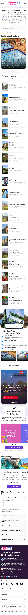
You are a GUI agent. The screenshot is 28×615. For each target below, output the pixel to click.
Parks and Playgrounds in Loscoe (10, 509)
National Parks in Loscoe (8, 507)
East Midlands (4, 7)
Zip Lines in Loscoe (7, 511)
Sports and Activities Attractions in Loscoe (11, 520)
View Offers (18, 32)
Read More (14, 24)
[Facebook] (2, 584)
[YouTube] (21, 584)
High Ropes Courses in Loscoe (9, 505)
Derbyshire (11, 7)
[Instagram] (17, 584)
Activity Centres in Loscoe (8, 500)
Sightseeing (21, 7)
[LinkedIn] (7, 584)
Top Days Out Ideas (7, 588)
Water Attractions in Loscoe (9, 525)
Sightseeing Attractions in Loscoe (11, 530)
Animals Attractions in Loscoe (10, 515)
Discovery (4, 594)
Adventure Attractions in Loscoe (10, 497)
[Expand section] (25, 516)
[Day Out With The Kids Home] (14, 3)
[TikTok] (12, 584)
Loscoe (16, 7)
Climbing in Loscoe (7, 502)
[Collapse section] (25, 498)
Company (4, 599)
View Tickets (10, 32)
